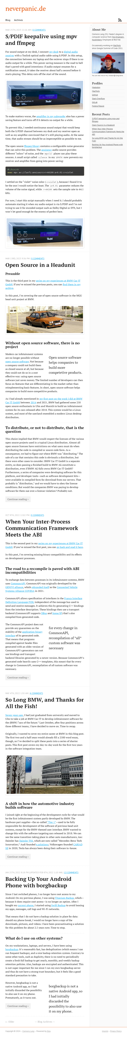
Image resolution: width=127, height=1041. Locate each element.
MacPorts (117, 45)
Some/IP (57, 613)
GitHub (95, 95)
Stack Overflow (98, 98)
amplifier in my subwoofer (51, 116)
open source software (17, 361)
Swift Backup (58, 905)
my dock (53, 51)
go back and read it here (70, 547)
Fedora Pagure (98, 106)
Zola (48, 1031)
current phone (25, 905)
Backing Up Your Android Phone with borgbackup (38, 882)
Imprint (105, 1031)
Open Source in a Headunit (40, 264)
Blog (7, 20)
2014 (33, 402)
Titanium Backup (64, 898)
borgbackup (11, 949)
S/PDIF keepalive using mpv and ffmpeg (41, 39)
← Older (9, 1021)
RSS (120, 20)
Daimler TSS (26, 840)
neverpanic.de (25, 8)
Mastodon (96, 87)
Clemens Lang (28, 1031)
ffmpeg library (32, 146)
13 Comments (71, 872)
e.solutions (42, 844)
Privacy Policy (116, 1031)
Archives (18, 20)
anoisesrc (46, 149)
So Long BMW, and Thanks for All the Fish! (44, 703)
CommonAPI (18, 583)
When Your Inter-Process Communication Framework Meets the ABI (41, 528)
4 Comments (36, 693)
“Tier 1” (51, 822)
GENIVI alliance (14, 587)
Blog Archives (45, 1021)
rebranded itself (40, 587)
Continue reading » (18, 499)
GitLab (94, 102)
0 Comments (39, 29)
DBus (44, 613)
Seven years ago (14, 715)
